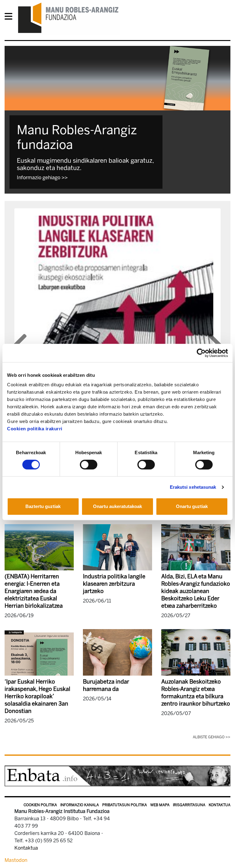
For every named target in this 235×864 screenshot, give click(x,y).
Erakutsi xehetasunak (193, 487)
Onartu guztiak (192, 506)
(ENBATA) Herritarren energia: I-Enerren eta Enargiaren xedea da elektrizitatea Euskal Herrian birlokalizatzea (34, 591)
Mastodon (16, 860)
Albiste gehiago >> (211, 737)
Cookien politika (40, 805)
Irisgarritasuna (189, 805)
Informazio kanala (79, 805)
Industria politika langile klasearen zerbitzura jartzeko (114, 584)
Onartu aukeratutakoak (117, 506)
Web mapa (160, 805)
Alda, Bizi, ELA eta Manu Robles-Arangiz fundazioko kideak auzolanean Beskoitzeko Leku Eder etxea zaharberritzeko (195, 591)
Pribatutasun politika (124, 805)
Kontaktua (219, 805)
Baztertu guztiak (43, 506)
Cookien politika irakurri (34, 428)
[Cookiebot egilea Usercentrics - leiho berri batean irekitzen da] (201, 353)
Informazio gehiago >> (42, 177)
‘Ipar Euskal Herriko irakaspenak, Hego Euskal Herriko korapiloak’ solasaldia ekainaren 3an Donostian (37, 696)
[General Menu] (10, 17)
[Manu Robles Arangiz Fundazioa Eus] (68, 17)
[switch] (88, 464)
